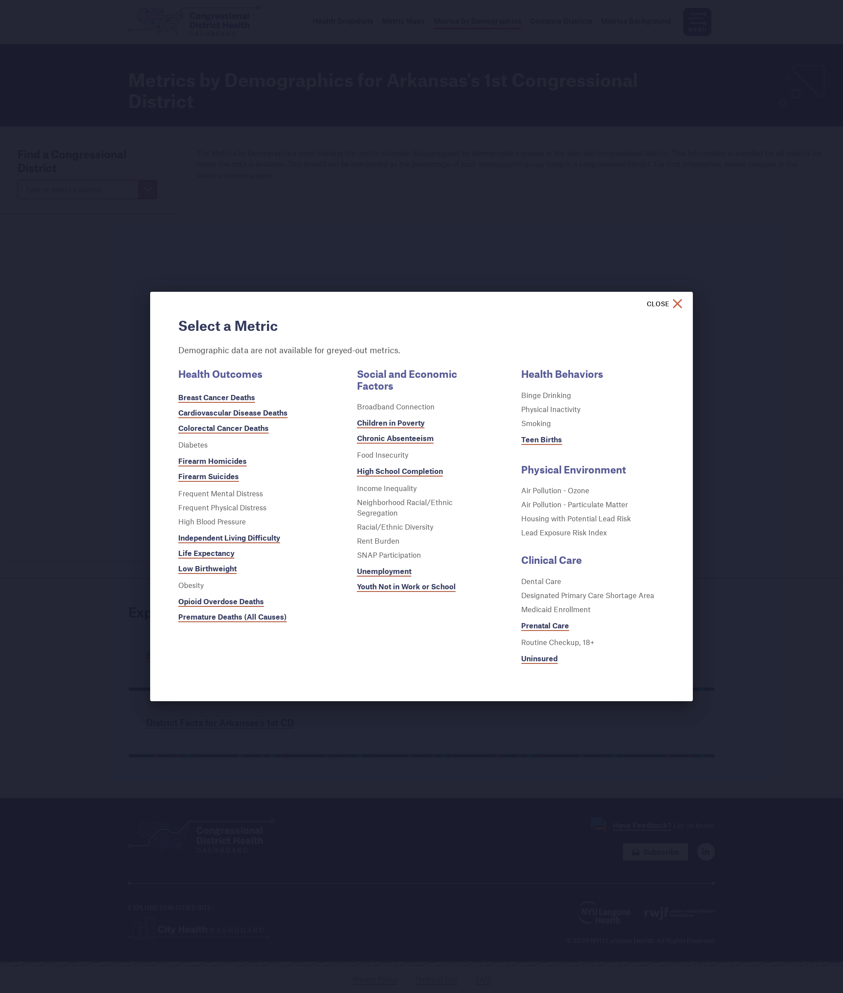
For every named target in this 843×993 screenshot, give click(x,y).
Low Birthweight (207, 568)
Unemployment (384, 571)
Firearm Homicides (212, 461)
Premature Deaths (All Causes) (232, 617)
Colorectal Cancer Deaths (223, 428)
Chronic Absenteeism (395, 438)
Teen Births (541, 439)
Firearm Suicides (208, 476)
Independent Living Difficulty (229, 538)
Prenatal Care (545, 625)
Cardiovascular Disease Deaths (233, 413)
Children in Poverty (391, 423)
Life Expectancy (206, 553)
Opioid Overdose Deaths (221, 601)
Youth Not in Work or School (406, 586)
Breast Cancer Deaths (216, 397)
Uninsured (539, 658)
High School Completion (400, 471)
